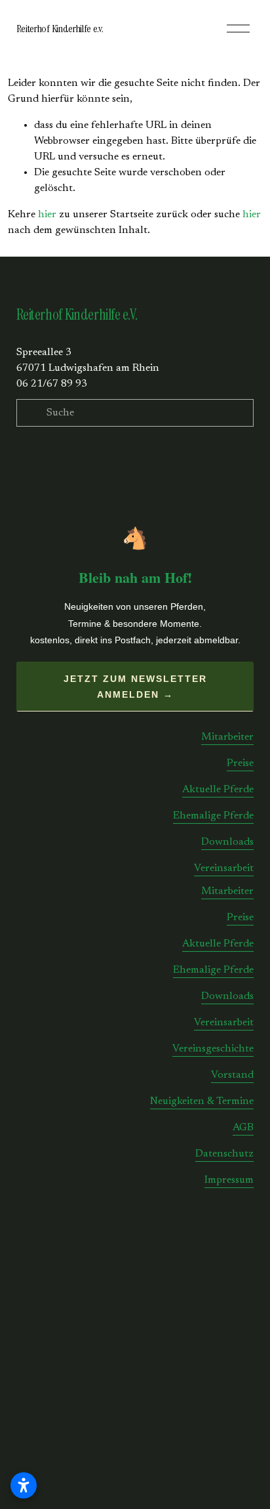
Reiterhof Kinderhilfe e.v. (60, 28)
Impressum (229, 1180)
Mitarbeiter (227, 737)
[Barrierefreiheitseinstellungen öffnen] (23, 1485)
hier (47, 214)
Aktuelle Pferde (218, 789)
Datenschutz (224, 1154)
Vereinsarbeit (224, 868)
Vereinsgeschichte (213, 1049)
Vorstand (232, 1075)
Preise (240, 763)
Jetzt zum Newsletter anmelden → (135, 686)
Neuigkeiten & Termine (202, 1101)
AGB (243, 1127)
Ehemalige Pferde (213, 816)
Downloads (227, 842)
